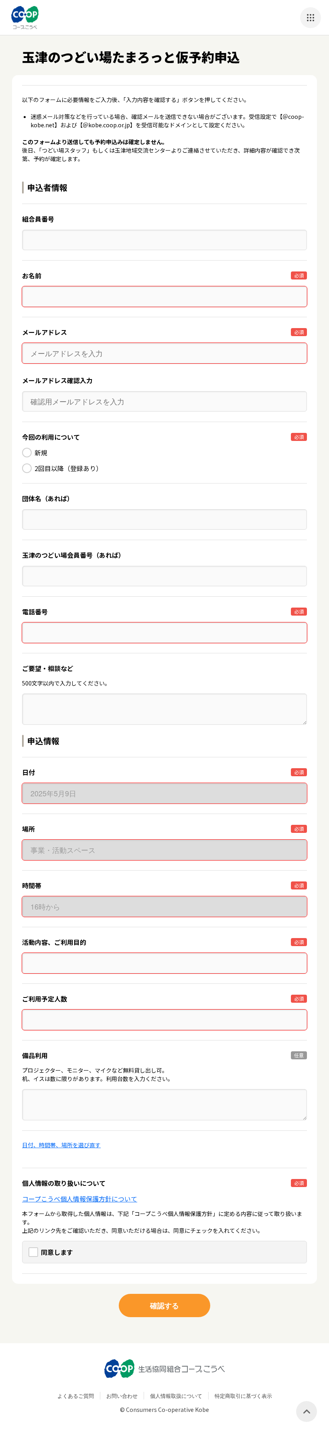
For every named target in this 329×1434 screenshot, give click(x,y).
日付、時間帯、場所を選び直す (61, 1145)
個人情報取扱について (176, 1395)
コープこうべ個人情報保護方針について (79, 1198)
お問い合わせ (122, 1395)
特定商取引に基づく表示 (243, 1395)
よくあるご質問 (75, 1395)
